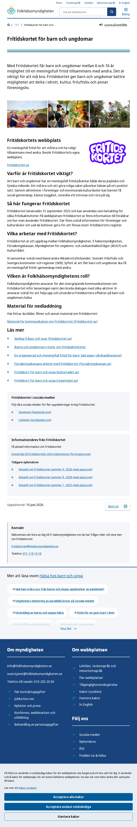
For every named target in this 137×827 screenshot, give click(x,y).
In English (124, 2)
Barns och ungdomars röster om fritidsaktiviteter (50, 347)
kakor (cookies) (28, 788)
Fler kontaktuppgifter (29, 692)
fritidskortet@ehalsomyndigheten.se (34, 546)
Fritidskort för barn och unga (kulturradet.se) (46, 372)
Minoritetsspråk (106, 2)
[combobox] (87, 11)
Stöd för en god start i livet (96, 613)
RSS (81, 748)
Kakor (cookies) (90, 691)
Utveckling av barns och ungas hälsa (39, 613)
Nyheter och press (27, 706)
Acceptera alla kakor (68, 797)
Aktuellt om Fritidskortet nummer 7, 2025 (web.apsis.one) (55, 485)
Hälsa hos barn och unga (61, 575)
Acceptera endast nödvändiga (68, 807)
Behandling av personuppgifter (36, 724)
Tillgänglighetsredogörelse (98, 684)
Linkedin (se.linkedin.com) (35, 420)
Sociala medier (89, 734)
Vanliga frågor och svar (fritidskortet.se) (43, 338)
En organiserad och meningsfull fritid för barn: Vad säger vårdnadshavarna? (68, 355)
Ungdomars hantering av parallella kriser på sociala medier (55, 601)
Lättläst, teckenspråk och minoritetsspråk (97, 668)
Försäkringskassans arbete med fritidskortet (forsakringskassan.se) (62, 364)
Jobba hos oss (24, 699)
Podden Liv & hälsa (92, 755)
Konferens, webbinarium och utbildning (34, 715)
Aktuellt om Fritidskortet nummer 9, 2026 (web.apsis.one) (55, 469)
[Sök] (111, 11)
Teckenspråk (73, 2)
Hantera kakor (68, 816)
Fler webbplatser (91, 677)
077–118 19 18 (31, 554)
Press (59, 2)
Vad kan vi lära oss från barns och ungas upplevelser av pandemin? (59, 589)
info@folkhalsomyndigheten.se (29, 666)
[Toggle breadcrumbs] (17, 25)
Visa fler (66, 628)
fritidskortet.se (18, 165)
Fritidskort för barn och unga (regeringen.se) (46, 380)
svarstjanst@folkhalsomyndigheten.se (34, 674)
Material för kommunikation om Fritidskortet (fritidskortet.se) (52, 321)
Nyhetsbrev (87, 741)
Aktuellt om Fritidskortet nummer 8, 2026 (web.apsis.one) (55, 477)
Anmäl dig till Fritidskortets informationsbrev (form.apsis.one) (51, 454)
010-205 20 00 (44, 681)
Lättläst (88, 2)
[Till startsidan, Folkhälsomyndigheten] (30, 10)
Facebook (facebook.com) (35, 412)
